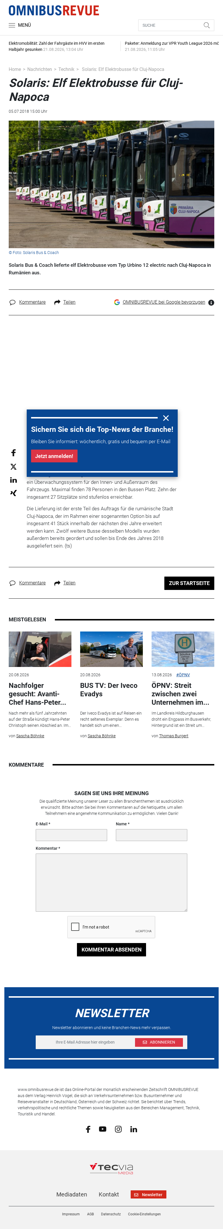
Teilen (69, 302)
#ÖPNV (183, 674)
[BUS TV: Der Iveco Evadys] (111, 649)
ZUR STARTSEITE (189, 583)
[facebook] (88, 1129)
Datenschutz (111, 1214)
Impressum (71, 1214)
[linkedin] (133, 1128)
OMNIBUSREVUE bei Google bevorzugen (164, 302)
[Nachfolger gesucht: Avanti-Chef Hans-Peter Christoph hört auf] (40, 649)
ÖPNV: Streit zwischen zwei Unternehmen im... (180, 693)
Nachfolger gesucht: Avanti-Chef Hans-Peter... (37, 693)
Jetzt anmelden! (54, 456)
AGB (90, 1214)
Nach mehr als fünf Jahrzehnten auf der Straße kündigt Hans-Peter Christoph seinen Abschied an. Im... (40, 719)
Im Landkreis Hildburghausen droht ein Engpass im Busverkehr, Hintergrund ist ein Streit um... (181, 719)
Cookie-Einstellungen (144, 1214)
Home (15, 69)
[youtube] (102, 1128)
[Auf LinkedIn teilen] (13, 479)
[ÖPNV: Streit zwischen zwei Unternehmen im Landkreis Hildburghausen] (183, 649)
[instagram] (118, 1128)
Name (121, 824)
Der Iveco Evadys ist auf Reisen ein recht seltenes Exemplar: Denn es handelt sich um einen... (111, 719)
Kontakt (109, 1194)
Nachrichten (39, 69)
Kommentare (32, 302)
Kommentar (46, 848)
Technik (66, 69)
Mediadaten (71, 1194)
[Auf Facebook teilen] (13, 452)
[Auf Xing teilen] (13, 493)
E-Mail (42, 824)
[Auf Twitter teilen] (13, 466)
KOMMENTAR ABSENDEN (112, 950)
